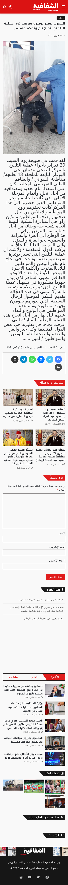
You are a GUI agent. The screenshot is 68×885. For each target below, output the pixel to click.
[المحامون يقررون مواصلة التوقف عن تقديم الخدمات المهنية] (55, 743)
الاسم (62, 533)
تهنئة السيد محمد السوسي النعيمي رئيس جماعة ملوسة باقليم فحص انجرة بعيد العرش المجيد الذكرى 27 (18, 456)
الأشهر (34, 677)
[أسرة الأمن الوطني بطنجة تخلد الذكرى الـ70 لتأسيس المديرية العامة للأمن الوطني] (55, 801)
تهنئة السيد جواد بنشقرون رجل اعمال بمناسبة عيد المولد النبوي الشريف (53, 414)
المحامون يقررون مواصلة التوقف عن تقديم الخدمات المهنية (23, 740)
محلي (60, 18)
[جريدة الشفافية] (46, 7)
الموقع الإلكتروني (56, 560)
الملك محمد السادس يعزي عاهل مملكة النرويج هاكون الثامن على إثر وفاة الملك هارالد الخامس (23, 724)
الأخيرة (55, 677)
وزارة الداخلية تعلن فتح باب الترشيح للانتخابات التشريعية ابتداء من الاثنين (25, 707)
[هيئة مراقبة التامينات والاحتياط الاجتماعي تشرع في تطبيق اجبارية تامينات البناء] (13, 785)
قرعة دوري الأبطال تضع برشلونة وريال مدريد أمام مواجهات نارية (23, 756)
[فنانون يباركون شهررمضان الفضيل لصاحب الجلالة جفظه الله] (55, 787)
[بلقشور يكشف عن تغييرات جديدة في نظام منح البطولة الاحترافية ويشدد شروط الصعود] (55, 691)
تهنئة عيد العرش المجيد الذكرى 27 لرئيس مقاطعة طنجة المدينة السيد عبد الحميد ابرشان (50, 455)
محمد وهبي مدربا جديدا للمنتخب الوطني (43, 618)
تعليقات (13, 677)
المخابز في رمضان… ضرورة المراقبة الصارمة (40, 599)
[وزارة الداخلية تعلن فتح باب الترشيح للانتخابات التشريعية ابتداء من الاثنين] (55, 708)
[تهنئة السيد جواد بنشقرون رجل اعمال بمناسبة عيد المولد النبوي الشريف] (50, 397)
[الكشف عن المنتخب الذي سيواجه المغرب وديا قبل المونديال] (34, 786)
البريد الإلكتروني (57, 546)
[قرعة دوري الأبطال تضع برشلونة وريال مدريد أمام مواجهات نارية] (55, 759)
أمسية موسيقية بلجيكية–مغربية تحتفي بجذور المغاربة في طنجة (18, 413)
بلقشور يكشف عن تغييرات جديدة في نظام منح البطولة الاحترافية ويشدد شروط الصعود (23, 690)
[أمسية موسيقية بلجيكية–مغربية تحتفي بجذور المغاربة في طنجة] (18, 397)
